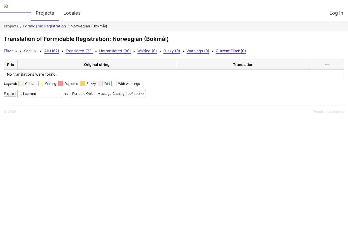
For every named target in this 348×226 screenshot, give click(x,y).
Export (10, 93)
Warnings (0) (198, 50)
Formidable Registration (44, 26)
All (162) (51, 50)
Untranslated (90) (115, 50)
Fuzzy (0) (171, 50)
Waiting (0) (147, 50)
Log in (336, 13)
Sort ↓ (30, 50)
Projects (45, 13)
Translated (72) (79, 50)
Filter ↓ (11, 50)
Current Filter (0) (231, 50)
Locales (71, 13)
